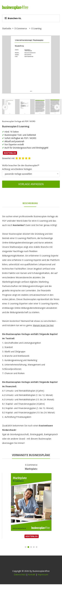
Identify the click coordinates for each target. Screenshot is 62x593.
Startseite (6, 28)
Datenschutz (20, 574)
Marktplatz (31, 468)
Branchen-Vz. (14, 18)
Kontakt (31, 574)
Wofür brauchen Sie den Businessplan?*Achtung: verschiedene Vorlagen (20, 167)
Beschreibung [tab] (30, 203)
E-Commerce (21, 28)
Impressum (43, 574)
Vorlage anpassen (31, 184)
